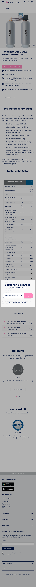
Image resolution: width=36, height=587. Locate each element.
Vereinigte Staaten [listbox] (11, 295)
